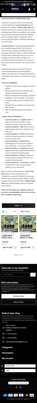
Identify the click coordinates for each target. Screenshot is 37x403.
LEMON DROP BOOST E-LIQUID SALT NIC (26, 237)
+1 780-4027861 (11, 334)
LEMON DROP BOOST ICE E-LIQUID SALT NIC (8, 237)
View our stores (18, 302)
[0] (34, 9)
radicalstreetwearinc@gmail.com (16, 342)
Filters (17, 206)
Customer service (18, 296)
